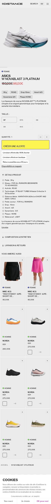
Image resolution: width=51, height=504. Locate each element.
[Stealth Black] (35, 352)
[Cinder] (10, 403)
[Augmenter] (46, 137)
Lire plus (5, 227)
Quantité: (7, 137)
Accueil (4, 465)
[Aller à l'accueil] (12, 4)
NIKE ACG (7, 292)
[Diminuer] (40, 137)
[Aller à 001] (13, 320)
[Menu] (47, 4)
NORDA (6, 341)
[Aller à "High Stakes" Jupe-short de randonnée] (13, 271)
